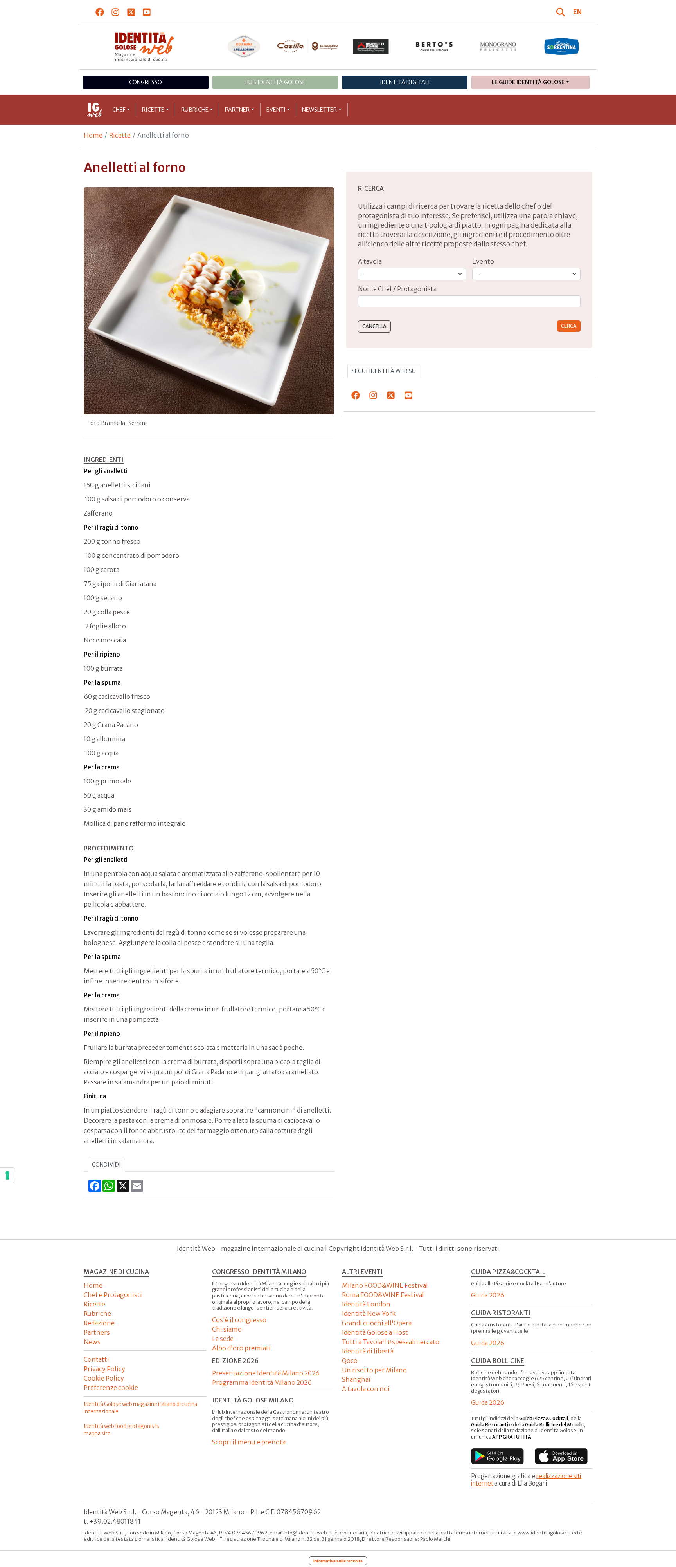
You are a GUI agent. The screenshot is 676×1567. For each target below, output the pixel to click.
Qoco (350, 1360)
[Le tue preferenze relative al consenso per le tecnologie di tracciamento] (7, 1175)
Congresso (145, 82)
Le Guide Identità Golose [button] (528, 82)
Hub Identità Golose (275, 82)
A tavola (370, 261)
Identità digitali (405, 82)
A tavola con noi (366, 1389)
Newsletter (319, 109)
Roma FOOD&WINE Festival (383, 1295)
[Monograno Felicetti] (498, 46)
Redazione (99, 1323)
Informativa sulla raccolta (338, 1560)
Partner (237, 109)
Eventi (276, 109)
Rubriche (195, 109)
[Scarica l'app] (497, 1456)
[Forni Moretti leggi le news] (371, 46)
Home (93, 135)
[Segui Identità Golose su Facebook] (100, 12)
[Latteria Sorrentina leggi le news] (561, 46)
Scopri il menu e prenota (249, 1442)
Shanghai (356, 1379)
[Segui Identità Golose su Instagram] (115, 12)
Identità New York (369, 1313)
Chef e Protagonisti (113, 1295)
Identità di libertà (368, 1351)
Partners (97, 1332)
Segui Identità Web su (384, 371)
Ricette (153, 109)
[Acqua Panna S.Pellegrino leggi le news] (244, 46)
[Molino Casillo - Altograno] (307, 46)
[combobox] (469, 301)
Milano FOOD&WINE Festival (385, 1285)
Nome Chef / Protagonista (397, 289)
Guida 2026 (487, 1295)
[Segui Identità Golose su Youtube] (147, 12)
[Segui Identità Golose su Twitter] (131, 12)
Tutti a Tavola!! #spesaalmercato (390, 1342)
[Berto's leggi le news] (434, 46)
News (92, 1342)
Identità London (366, 1304)
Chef (119, 109)
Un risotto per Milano (374, 1370)
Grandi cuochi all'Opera (377, 1323)
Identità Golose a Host (375, 1332)
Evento (483, 261)
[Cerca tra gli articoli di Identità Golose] (562, 12)
